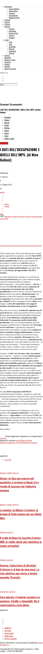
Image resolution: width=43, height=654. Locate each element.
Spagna (12, 38)
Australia (12, 47)
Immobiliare (13, 16)
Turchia (11, 53)
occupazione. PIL (12, 443)
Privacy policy (9, 633)
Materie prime (14, 18)
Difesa (7, 22)
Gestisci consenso (10, 638)
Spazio (7, 56)
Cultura (7, 64)
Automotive (13, 11)
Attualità (7, 58)
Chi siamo (7, 630)
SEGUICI (3, 438)
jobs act (25, 441)
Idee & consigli (10, 69)
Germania (12, 31)
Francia (11, 29)
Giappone (12, 51)
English (7, 67)
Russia (11, 36)
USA (10, 42)
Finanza (12, 13)
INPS (20, 441)
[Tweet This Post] (23, 198)
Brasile (11, 49)
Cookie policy (8, 636)
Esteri (6, 40)
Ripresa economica (29, 443)
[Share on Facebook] (23, 196)
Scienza (7, 62)
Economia (8, 7)
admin (2, 192)
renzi (20, 443)
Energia (7, 20)
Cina (10, 45)
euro (16, 441)
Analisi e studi (9, 60)
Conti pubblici (14, 9)
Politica (7, 24)
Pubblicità (7, 628)
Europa (7, 27)
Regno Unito (13, 33)
